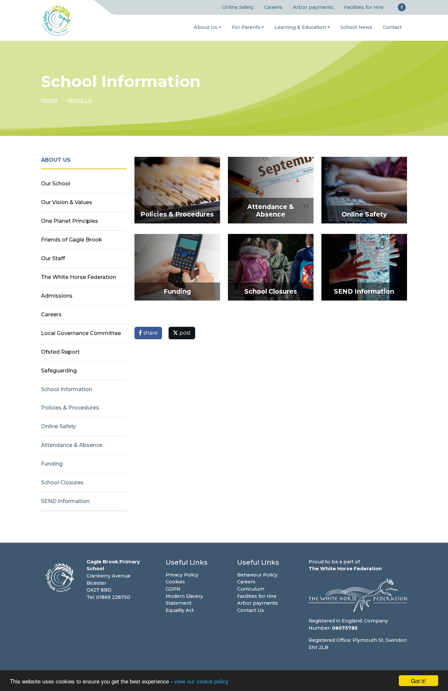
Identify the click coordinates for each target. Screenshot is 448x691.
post (184, 333)
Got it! (418, 681)
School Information (66, 389)
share (150, 333)
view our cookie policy (201, 681)
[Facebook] (402, 7)
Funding (52, 464)
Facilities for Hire (363, 7)
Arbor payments (313, 7)
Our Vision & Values (66, 202)
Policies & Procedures (70, 408)
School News (356, 27)
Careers (273, 7)
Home (49, 100)
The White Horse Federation (78, 277)
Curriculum (250, 589)
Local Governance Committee (81, 333)
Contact (392, 27)
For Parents (246, 27)
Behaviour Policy (257, 575)
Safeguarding (59, 370)
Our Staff (53, 258)
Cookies (175, 582)
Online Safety (238, 7)
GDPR (173, 589)
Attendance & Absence (71, 445)
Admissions (56, 296)
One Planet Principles (69, 221)
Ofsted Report (60, 352)
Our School (55, 183)
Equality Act (180, 610)
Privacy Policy (182, 575)
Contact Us (250, 610)
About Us (205, 27)
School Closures (62, 482)
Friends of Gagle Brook (71, 240)
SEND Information (65, 501)
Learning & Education (300, 27)
